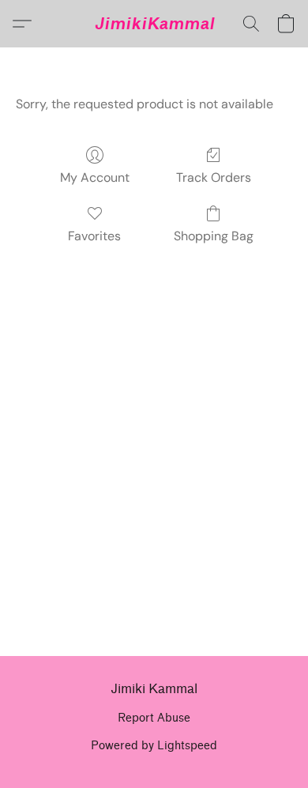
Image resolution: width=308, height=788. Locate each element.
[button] (154, 23)
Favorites (94, 236)
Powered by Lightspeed (154, 745)
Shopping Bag (214, 236)
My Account (95, 177)
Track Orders (213, 177)
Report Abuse (154, 718)
